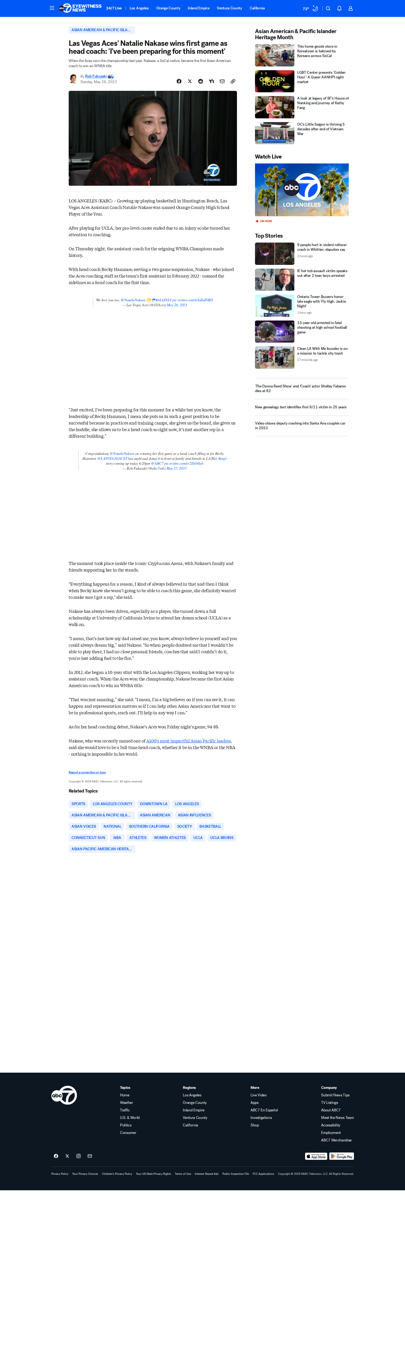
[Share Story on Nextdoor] (211, 81)
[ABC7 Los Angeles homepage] (80, 8)
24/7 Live (114, 8)
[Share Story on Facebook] (179, 81)
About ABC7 (331, 1110)
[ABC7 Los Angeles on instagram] (78, 1156)
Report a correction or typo (87, 772)
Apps (255, 1103)
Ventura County (229, 8)
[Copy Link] (233, 81)
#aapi (222, 458)
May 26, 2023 (177, 304)
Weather (126, 1103)
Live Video (259, 1095)
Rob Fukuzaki (96, 76)
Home (124, 1095)
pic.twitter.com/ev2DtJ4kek (183, 463)
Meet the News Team (337, 1118)
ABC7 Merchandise (336, 1140)
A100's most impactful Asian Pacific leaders (188, 741)
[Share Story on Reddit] (201, 81)
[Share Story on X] (190, 81)
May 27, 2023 (176, 468)
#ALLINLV (164, 299)
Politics (125, 1125)
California (257, 8)
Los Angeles (139, 8)
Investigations (261, 1118)
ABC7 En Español (264, 1110)
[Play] (302, 189)
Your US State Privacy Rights (153, 1173)
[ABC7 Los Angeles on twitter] (67, 1156)
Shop (255, 1125)
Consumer (128, 1133)
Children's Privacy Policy (117, 1173)
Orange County (168, 8)
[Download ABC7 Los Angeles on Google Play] (341, 1156)
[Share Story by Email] (222, 81)
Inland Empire (198, 8)
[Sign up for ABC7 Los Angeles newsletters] (89, 1156)
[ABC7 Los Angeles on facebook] (56, 1156)
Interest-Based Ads (207, 1173)
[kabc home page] (64, 1095)
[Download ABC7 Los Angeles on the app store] (316, 1156)
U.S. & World (130, 1118)
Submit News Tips (335, 1095)
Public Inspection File (235, 1173)
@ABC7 (157, 463)
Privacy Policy (59, 1173)
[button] (52, 8)
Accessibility (330, 1125)
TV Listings (329, 1103)
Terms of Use (183, 1173)
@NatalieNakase (133, 299)
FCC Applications (263, 1173)
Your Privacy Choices (85, 1173)
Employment (331, 1133)
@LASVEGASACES (112, 458)
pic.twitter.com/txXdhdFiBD (192, 299)
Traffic (125, 1110)
